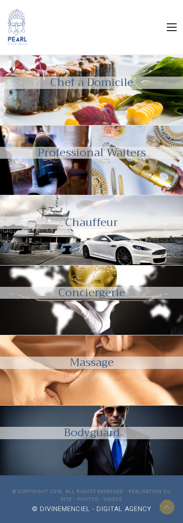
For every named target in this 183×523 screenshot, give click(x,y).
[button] (172, 27)
